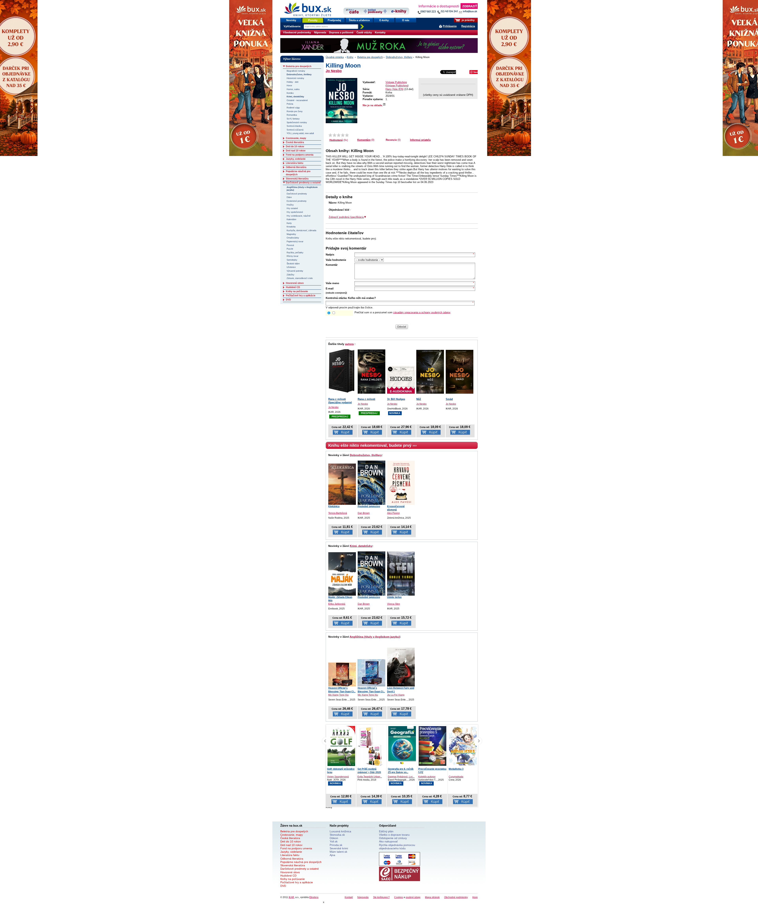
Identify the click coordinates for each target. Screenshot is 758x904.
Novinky (291, 20)
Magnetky (291, 234)
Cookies (398, 897)
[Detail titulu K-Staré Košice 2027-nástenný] (463, 746)
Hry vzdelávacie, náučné (299, 216)
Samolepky (292, 260)
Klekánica (334, 506)
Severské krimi (339, 848)
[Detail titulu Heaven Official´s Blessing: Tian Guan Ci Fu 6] (342, 675)
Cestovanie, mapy (296, 138)
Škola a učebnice (359, 20)
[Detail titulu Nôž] (430, 372)
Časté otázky (364, 32)
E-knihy (384, 20)
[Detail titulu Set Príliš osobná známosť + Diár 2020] (341, 746)
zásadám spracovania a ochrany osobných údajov (421, 312)
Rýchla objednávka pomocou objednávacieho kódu (397, 846)
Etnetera (313, 897)
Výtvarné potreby (295, 271)
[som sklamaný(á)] (330, 135)
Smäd (449, 399)
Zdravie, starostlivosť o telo (300, 278)
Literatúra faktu (294, 163)
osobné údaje (413, 897)
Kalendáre (291, 219)
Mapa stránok (432, 897)
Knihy (350, 57)
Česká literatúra (295, 142)
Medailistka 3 (425, 769)
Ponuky (312, 20)
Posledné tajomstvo (369, 506)
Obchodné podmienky (456, 897)
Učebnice (291, 267)
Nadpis (330, 254)
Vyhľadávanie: (293, 26)
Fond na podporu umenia (299, 154)
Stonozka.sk (337, 834)
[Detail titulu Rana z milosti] (371, 371)
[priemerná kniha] (339, 135)
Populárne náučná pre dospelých (301, 862)
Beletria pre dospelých (370, 57)
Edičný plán (386, 831)
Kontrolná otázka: (336, 298)
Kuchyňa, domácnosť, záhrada (301, 230)
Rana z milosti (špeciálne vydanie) (340, 401)
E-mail (330, 288)
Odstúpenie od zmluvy (393, 838)
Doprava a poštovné (341, 32)
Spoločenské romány (297, 122)
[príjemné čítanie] (343, 135)
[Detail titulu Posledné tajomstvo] (371, 483)
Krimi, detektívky (361, 545)
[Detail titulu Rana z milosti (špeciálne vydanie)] (342, 371)
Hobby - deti (292, 82)
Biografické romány (296, 71)
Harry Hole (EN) (394, 89)
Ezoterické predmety (297, 201)
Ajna (332, 855)
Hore (475, 897)
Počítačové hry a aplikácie (300, 295)
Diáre (289, 197)
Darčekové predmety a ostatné (303, 182)
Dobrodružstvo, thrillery (399, 57)
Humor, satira (293, 89)
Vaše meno (332, 283)
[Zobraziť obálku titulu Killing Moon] (341, 100)
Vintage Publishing (396, 82)
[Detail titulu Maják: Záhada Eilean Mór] (342, 574)
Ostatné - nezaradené (297, 100)
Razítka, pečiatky (295, 252)
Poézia (290, 104)
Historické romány (295, 78)
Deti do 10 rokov (295, 146)
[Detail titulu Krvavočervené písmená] (401, 483)
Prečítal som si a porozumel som (402, 312)
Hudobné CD (293, 287)
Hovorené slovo (295, 283)
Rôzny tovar (292, 256)
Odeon (334, 838)
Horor (289, 85)
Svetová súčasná (295, 130)
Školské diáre (293, 263)
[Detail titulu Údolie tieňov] (401, 573)
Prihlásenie (450, 26)
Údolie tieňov (394, 597)
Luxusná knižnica (340, 831)
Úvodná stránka (335, 57)
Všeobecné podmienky (297, 32)
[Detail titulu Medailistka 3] (432, 746)
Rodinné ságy (293, 107)
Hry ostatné (292, 208)
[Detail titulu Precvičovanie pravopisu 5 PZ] (402, 746)
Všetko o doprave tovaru (394, 834)
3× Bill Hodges (396, 399)
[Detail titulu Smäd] (459, 372)
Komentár (332, 264)
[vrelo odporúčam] (347, 135)
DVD (288, 299)
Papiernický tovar (295, 241)
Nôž (418, 399)
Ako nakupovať (388, 841)
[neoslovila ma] (334, 135)
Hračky (290, 205)
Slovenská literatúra (297, 178)
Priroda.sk (336, 845)
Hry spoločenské (295, 212)
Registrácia (468, 26)
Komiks (290, 93)
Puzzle (290, 249)
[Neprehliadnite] (447, 9)
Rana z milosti (366, 399)
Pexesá (290, 245)
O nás (405, 20)
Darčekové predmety (297, 193)
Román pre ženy (295, 111)
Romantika (292, 115)
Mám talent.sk (338, 851)
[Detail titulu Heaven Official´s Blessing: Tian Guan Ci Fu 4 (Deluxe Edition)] (371, 673)
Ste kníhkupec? (381, 897)
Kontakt (349, 897)
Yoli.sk (334, 841)
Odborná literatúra (296, 167)
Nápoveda (320, 32)
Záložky (290, 274)
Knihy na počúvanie (297, 291)
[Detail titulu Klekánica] (342, 484)
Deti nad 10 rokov (296, 150)
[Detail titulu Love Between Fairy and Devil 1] (401, 667)
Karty (289, 223)
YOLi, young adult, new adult (300, 133)
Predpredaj (334, 20)
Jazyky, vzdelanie (296, 159)
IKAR (291, 897)
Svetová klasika (294, 126)
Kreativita (291, 226)
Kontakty (380, 32)
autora (349, 343)
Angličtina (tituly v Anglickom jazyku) (375, 636)
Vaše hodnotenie (336, 259)
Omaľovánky (293, 238)
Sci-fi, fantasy (293, 118)
